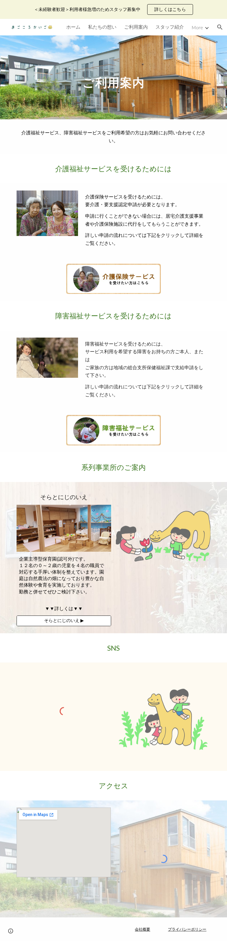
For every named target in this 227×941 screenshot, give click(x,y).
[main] (113, 77)
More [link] (197, 27)
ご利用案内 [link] (136, 27)
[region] (113, 9)
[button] (220, 27)
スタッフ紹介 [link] (169, 27)
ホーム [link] (73, 27)
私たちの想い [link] (102, 27)
